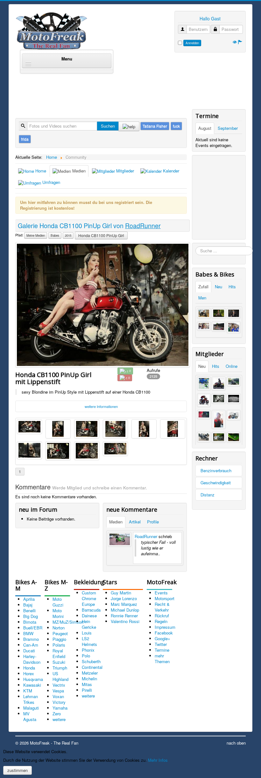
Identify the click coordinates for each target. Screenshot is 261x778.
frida (25, 139)
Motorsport (164, 598)
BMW (28, 633)
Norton (59, 628)
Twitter (161, 644)
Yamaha (60, 708)
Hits (232, 287)
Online (231, 366)
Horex (28, 673)
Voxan (58, 696)
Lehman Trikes (30, 699)
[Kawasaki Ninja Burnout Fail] (119, 539)
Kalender (170, 171)
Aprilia (29, 599)
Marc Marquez (124, 604)
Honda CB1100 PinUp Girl (101, 235)
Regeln (161, 621)
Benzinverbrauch (216, 470)
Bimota (29, 622)
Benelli (29, 610)
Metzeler (90, 673)
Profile (153, 522)
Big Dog (30, 616)
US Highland (60, 676)
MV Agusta (29, 716)
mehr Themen (162, 658)
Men (202, 298)
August (204, 128)
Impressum (165, 627)
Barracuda (91, 610)
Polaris (59, 645)
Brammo (31, 639)
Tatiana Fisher (155, 126)
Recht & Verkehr (162, 607)
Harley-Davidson (31, 659)
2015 (68, 235)
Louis (87, 633)
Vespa (58, 691)
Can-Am (30, 645)
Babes (55, 235)
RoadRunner (146, 536)
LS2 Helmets (89, 641)
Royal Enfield (59, 653)
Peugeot (60, 633)
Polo (86, 656)
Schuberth (91, 661)
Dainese (89, 616)
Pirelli (87, 690)
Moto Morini (58, 613)
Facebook (164, 633)
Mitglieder (124, 171)
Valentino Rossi (125, 621)
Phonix (88, 650)
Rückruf (162, 616)
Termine (162, 650)
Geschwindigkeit (216, 483)
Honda (29, 668)
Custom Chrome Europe (89, 598)
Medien (78, 171)
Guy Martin (121, 593)
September (228, 128)
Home (40, 171)
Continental (92, 667)
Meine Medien (35, 235)
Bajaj (27, 605)
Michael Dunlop (125, 610)
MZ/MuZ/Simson (68, 622)
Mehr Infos (158, 760)
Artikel (135, 522)
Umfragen (50, 182)
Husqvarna (33, 679)
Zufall (203, 287)
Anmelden (192, 43)
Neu (218, 287)
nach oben (236, 743)
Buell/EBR (32, 628)
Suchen (108, 126)
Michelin (89, 679)
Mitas (87, 684)
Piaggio (59, 639)
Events (161, 593)
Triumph (60, 668)
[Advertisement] (131, 93)
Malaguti (31, 708)
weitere (59, 719)
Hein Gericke (89, 624)
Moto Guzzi (58, 602)
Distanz (208, 495)
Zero (57, 714)
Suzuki (59, 662)
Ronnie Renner (124, 616)
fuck (176, 126)
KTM (27, 691)
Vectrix (59, 685)
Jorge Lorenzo (124, 598)
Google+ (162, 638)
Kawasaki (32, 685)
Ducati (29, 651)
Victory (59, 702)
